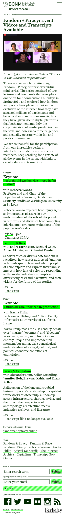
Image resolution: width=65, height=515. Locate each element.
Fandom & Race (41, 443)
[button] (59, 4)
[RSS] (57, 502)
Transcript (12, 237)
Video (9, 234)
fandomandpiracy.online (20, 431)
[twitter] (18, 502)
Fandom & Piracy (15, 443)
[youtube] (27, 502)
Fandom (9, 447)
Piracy (21, 447)
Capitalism (23, 454)
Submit (57, 471)
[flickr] (37, 502)
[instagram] (47, 502)
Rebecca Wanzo (39, 447)
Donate (8, 488)
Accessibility (17, 509)
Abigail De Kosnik (26, 450)
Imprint (6, 509)
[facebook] (8, 502)
